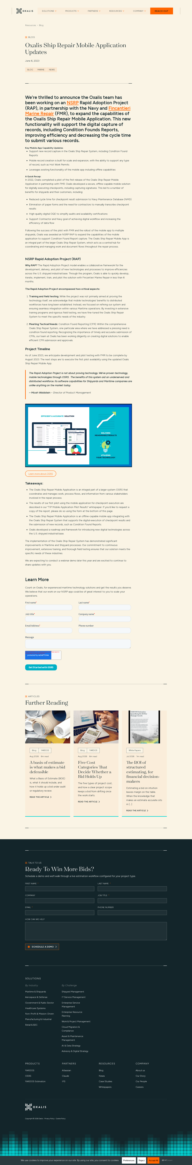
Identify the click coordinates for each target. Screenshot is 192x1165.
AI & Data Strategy (71, 1045)
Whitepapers (105, 1087)
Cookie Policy (60, 1119)
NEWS (52, 70)
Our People (141, 1081)
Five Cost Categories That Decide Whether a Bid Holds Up (94, 769)
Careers (140, 1087)
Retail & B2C (31, 1024)
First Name (32, 884)
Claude (65, 1076)
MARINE (41, 70)
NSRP (73, 102)
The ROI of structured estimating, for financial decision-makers (143, 772)
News (102, 1076)
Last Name (104, 884)
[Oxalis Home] (24, 11)
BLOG (30, 70)
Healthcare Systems (35, 1008)
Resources (115, 11)
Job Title (103, 895)
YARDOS (29, 1070)
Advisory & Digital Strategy (75, 1051)
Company (138, 11)
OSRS (28, 1076)
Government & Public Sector (39, 1002)
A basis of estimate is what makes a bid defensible (47, 767)
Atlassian (66, 1070)
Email (29, 907)
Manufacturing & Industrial (38, 1019)
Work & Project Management (76, 1021)
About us (140, 1070)
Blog (41, 25)
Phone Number (106, 907)
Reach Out (162, 11)
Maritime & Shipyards (35, 991)
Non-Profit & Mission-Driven (39, 1013)
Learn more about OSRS (40, 473)
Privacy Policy (49, 1119)
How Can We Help (34, 919)
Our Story (140, 1076)
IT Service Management (73, 997)
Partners (93, 11)
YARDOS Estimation (35, 1081)
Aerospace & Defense (36, 997)
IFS (63, 1081)
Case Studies (105, 1081)
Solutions (48, 11)
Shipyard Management (73, 991)
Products (71, 11)
